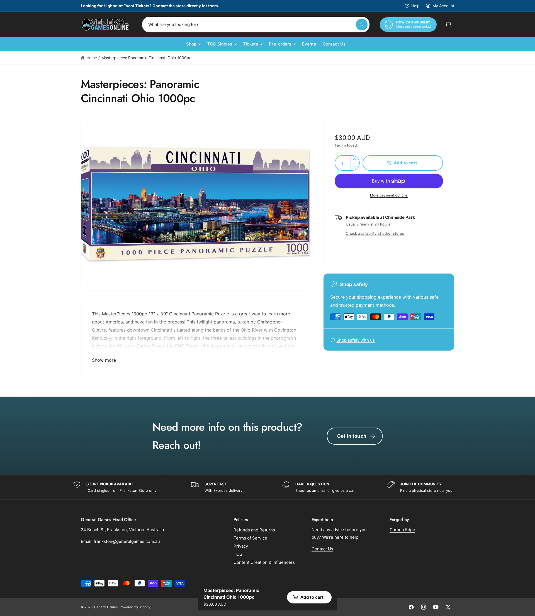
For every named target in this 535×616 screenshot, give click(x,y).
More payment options (389, 195)
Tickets (250, 44)
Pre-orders (280, 44)
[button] (448, 24)
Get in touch (351, 436)
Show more (104, 360)
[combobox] (256, 24)
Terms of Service (250, 538)
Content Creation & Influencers (264, 562)
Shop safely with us (355, 340)
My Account (443, 5)
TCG (238, 554)
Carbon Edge (402, 529)
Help (415, 5)
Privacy (241, 546)
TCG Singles (219, 44)
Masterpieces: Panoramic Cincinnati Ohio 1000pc (146, 57)
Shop (191, 44)
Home (91, 57)
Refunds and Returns (254, 530)
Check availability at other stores (375, 233)
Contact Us (322, 549)
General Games (106, 607)
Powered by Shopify (135, 607)
